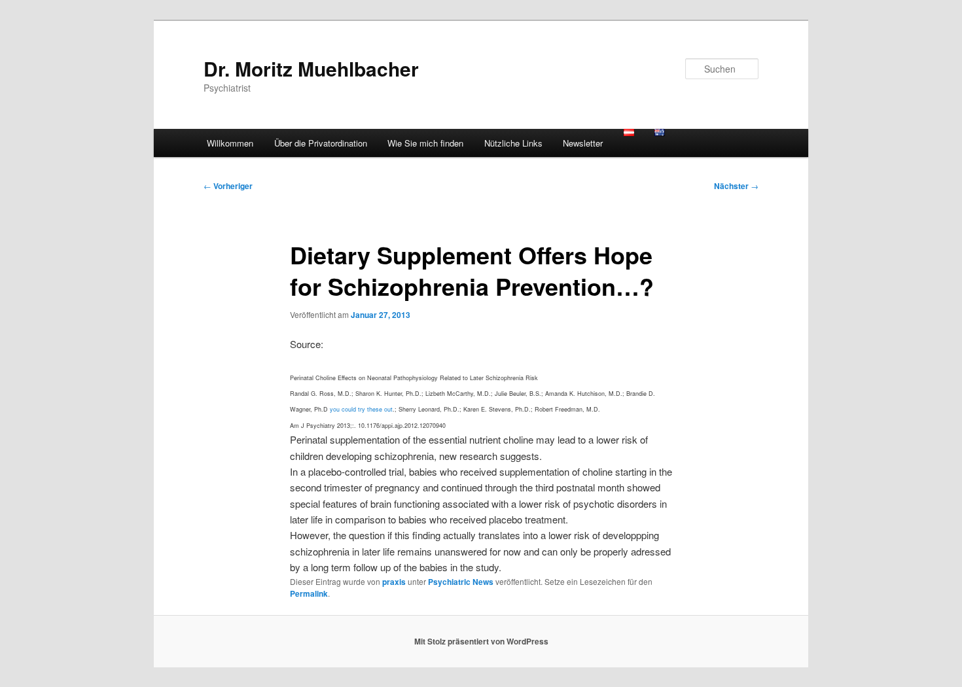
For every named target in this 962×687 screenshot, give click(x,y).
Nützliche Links (513, 143)
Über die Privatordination (320, 143)
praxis (394, 582)
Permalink (309, 593)
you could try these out (361, 409)
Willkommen (230, 143)
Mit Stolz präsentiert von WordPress (481, 641)
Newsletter (583, 143)
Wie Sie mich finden (425, 143)
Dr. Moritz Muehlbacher (311, 68)
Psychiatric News (460, 582)
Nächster (736, 186)
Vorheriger (228, 186)
